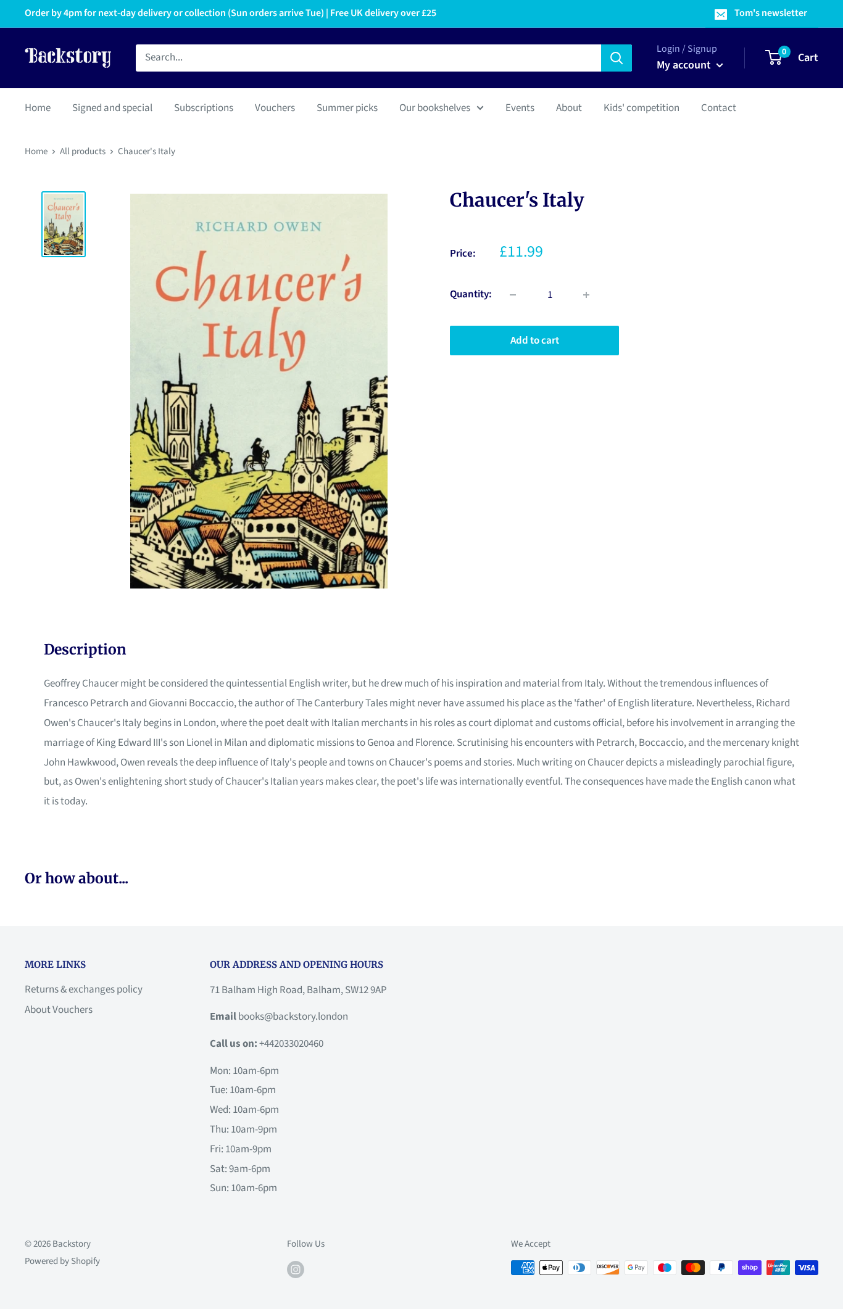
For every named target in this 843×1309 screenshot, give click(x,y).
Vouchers (275, 107)
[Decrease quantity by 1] (513, 295)
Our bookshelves (434, 107)
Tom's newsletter (770, 13)
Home (38, 107)
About (569, 107)
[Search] (616, 58)
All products (83, 151)
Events (519, 107)
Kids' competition (641, 107)
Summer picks (347, 107)
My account (685, 65)
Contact (718, 107)
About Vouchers (59, 1009)
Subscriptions (203, 107)
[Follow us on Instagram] (295, 1269)
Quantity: (471, 294)
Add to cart (534, 340)
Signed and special (112, 107)
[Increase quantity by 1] (586, 295)
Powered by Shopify (62, 1261)
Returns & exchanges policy (84, 989)
